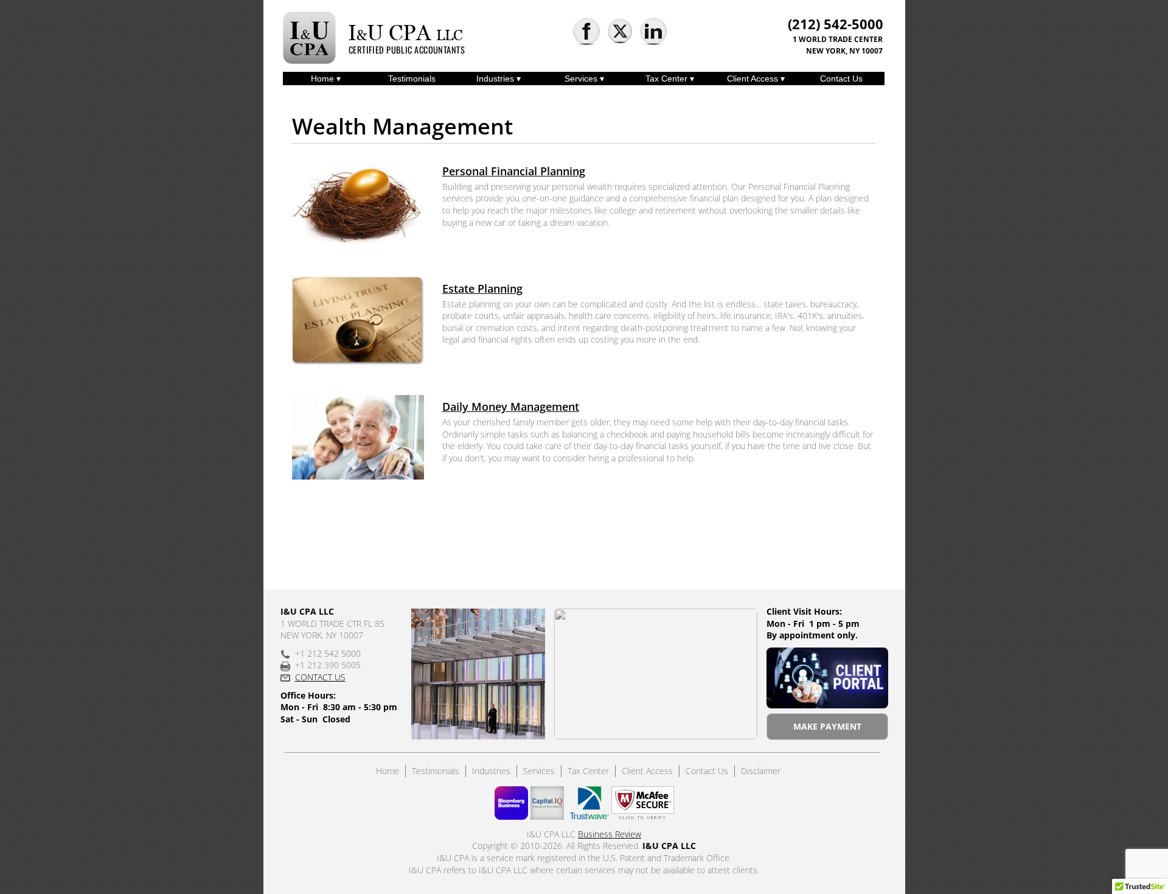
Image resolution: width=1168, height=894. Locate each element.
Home (323, 78)
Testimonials (412, 78)
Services (582, 78)
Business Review (609, 834)
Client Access (753, 78)
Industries (496, 78)
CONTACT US (320, 677)
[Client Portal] (827, 678)
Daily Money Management (510, 406)
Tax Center (667, 78)
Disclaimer (760, 771)
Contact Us (841, 78)
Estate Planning (482, 288)
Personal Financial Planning (513, 171)
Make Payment (827, 726)
